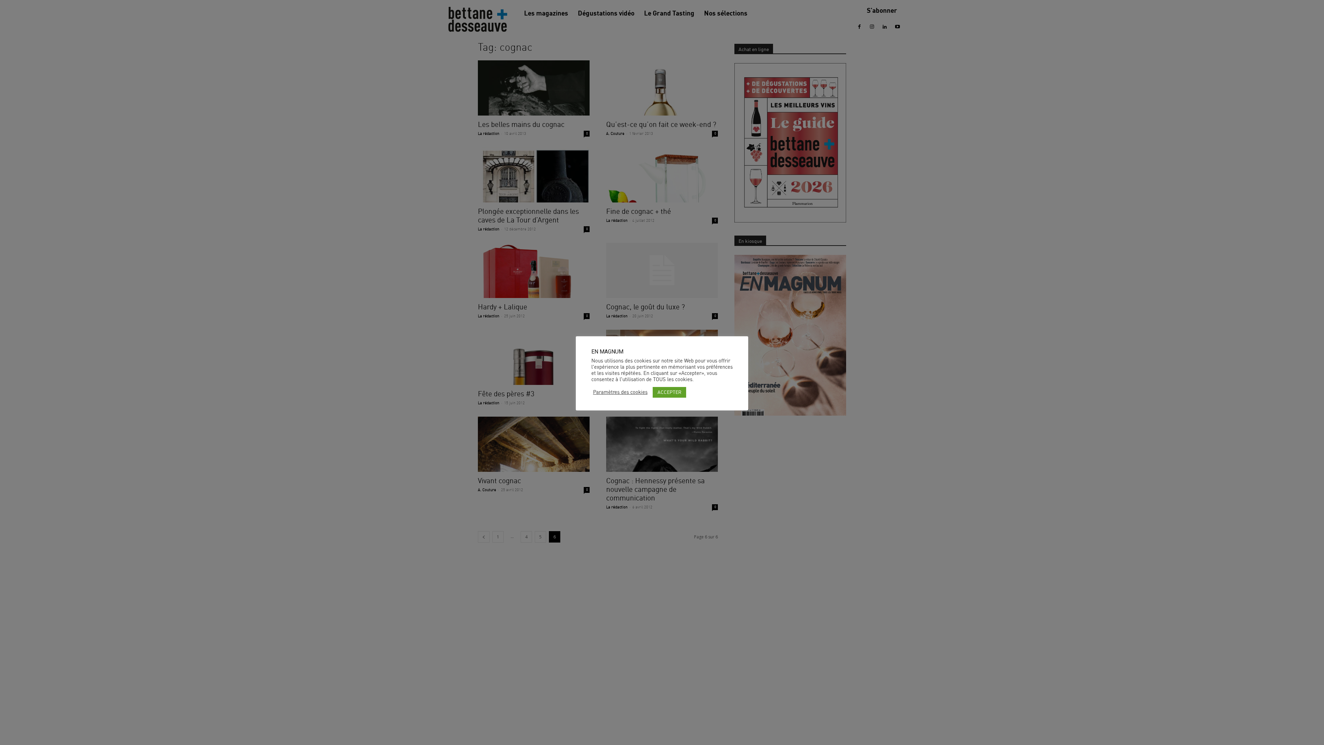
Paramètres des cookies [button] (620, 392)
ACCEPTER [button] (669, 392)
